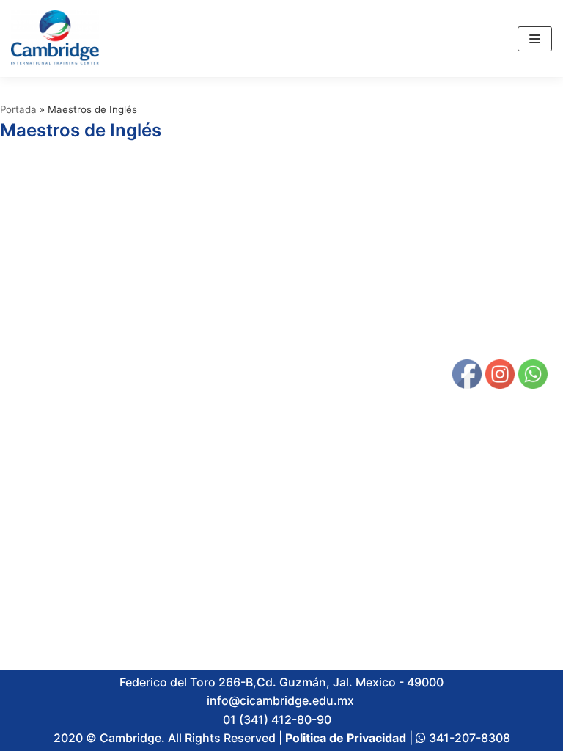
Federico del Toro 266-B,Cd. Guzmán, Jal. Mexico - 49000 (281, 682)
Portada (18, 109)
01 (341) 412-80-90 (280, 719)
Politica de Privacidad (345, 737)
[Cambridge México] (55, 38)
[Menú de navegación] (535, 38)
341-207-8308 (468, 737)
